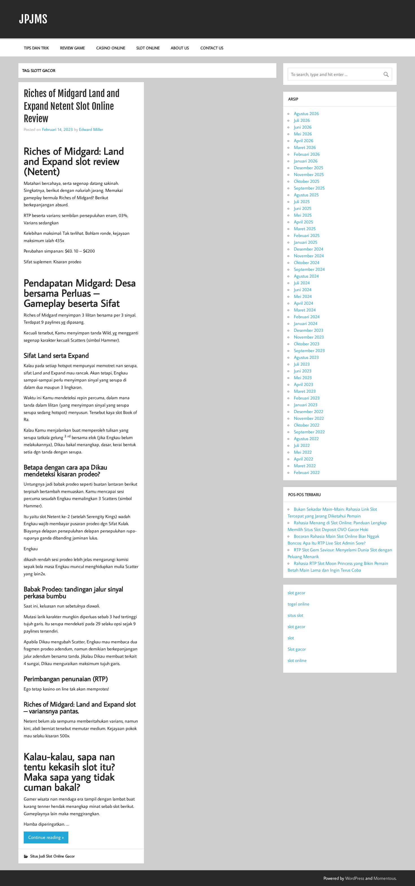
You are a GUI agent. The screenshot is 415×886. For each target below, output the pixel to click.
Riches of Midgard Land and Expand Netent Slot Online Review (71, 106)
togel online (298, 604)
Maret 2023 (305, 391)
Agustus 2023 (306, 357)
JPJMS (33, 19)
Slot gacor (297, 649)
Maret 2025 (305, 228)
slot (291, 638)
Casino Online (110, 48)
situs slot (295, 615)
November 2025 (309, 174)
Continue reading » (46, 837)
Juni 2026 (303, 127)
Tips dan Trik (36, 48)
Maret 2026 (305, 147)
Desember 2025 (308, 167)
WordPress (354, 878)
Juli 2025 (302, 201)
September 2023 (309, 350)
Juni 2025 (302, 208)
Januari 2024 (305, 323)
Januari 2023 (306, 404)
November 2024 (309, 255)
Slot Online (148, 48)
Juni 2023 (303, 371)
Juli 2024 (302, 283)
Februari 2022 (307, 472)
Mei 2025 (303, 215)
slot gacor (296, 592)
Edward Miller (91, 129)
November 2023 (309, 337)
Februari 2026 (307, 154)
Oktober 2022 (306, 425)
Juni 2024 (302, 289)
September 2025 (309, 188)
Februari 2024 (307, 316)
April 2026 (303, 140)
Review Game (72, 48)
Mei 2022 (303, 452)
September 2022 (309, 432)
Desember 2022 (308, 411)
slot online (297, 660)
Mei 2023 (303, 377)
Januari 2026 (306, 161)
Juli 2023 (302, 364)
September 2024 (309, 269)
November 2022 (309, 418)
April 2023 (303, 384)
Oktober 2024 (306, 262)
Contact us (211, 48)
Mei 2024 (303, 296)
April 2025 (303, 222)
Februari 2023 (307, 398)
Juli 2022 (302, 445)
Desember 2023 (309, 330)
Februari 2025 (307, 235)
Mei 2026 (303, 134)
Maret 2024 (305, 310)
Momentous (385, 878)
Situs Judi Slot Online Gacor (52, 856)
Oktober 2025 (306, 181)
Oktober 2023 (307, 343)
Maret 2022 (305, 465)
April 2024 (303, 303)
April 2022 (303, 459)
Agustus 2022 (306, 438)
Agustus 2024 (306, 276)
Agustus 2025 (306, 195)
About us (180, 48)
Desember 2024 (308, 249)
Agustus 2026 (306, 113)
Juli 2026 (302, 120)
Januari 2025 (305, 242)
